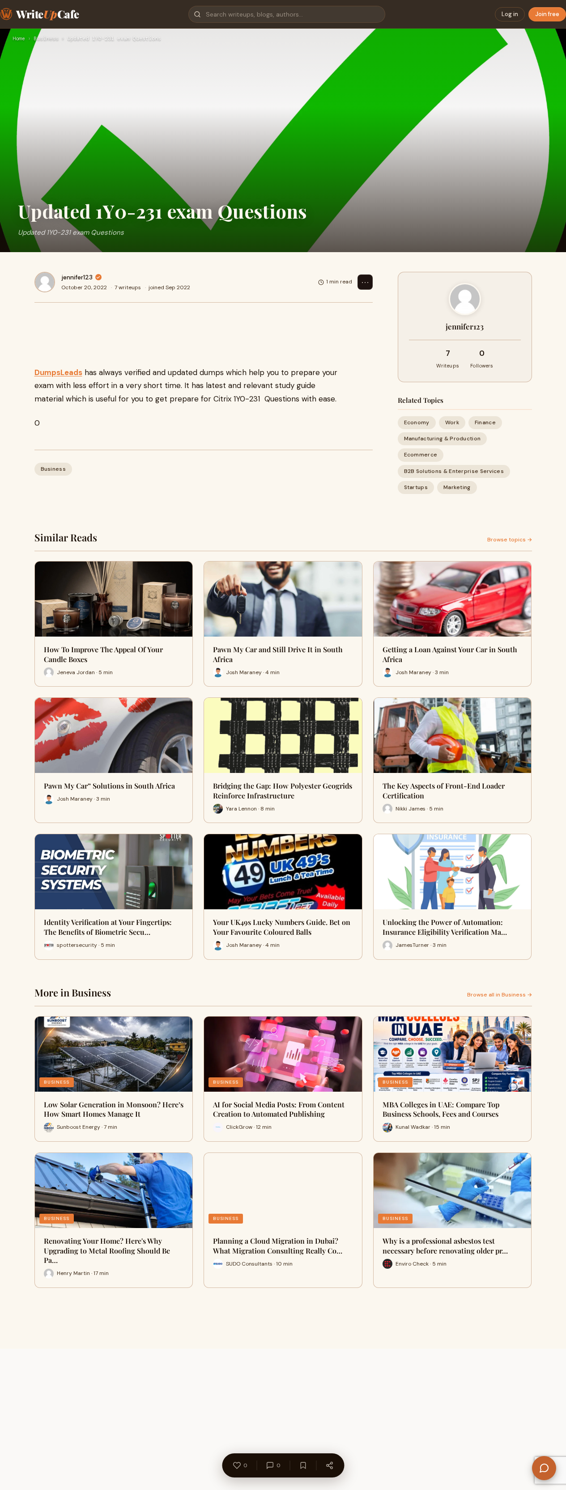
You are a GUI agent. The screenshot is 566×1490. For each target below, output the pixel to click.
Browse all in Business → (499, 994)
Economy (417, 422)
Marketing (457, 487)
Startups (416, 487)
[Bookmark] (303, 1465)
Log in (510, 14)
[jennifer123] (44, 282)
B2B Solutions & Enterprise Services (454, 471)
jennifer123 (77, 277)
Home (19, 39)
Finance (485, 422)
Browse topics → (509, 539)
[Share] (329, 1465)
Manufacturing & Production (442, 438)
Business (46, 39)
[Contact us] (544, 1468)
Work (452, 422)
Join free (547, 14)
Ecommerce (421, 454)
